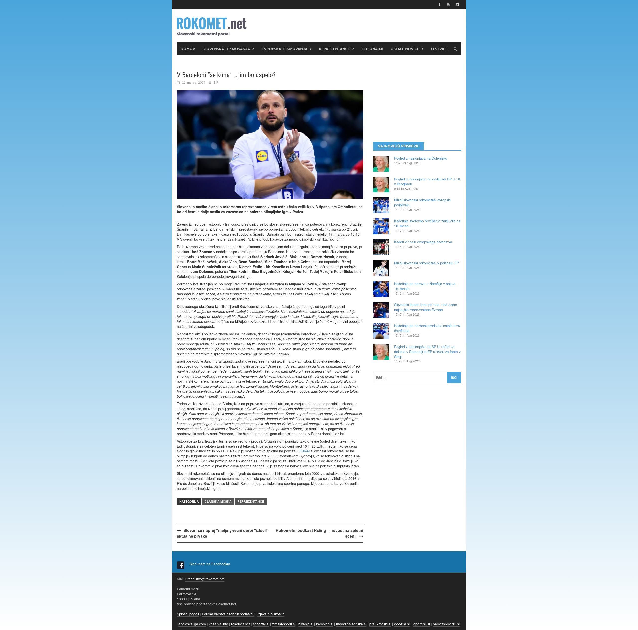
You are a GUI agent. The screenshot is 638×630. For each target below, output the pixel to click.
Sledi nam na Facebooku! (210, 563)
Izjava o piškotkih (270, 613)
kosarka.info (218, 623)
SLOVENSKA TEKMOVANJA (226, 48)
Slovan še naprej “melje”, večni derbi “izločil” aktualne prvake (223, 533)
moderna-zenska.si (351, 623)
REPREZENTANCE (334, 48)
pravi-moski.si (380, 623)
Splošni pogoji (188, 613)
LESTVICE (439, 48)
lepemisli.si (421, 623)
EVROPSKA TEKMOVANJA (284, 48)
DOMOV (188, 48)
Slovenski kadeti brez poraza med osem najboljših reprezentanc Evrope (425, 307)
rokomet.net (240, 623)
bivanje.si (305, 623)
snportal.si (261, 623)
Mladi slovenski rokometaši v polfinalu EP (426, 262)
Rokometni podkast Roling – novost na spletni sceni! (319, 533)
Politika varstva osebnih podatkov (228, 613)
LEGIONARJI (372, 48)
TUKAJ (304, 451)
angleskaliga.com (192, 623)
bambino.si (324, 623)
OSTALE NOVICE (405, 48)
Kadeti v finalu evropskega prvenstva (423, 241)
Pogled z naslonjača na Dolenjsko (420, 158)
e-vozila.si (402, 623)
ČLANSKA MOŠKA (218, 501)
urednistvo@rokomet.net (204, 578)
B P (216, 82)
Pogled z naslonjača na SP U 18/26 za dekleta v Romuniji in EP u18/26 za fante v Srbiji (427, 351)
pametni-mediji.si (446, 623)
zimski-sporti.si (283, 623)
